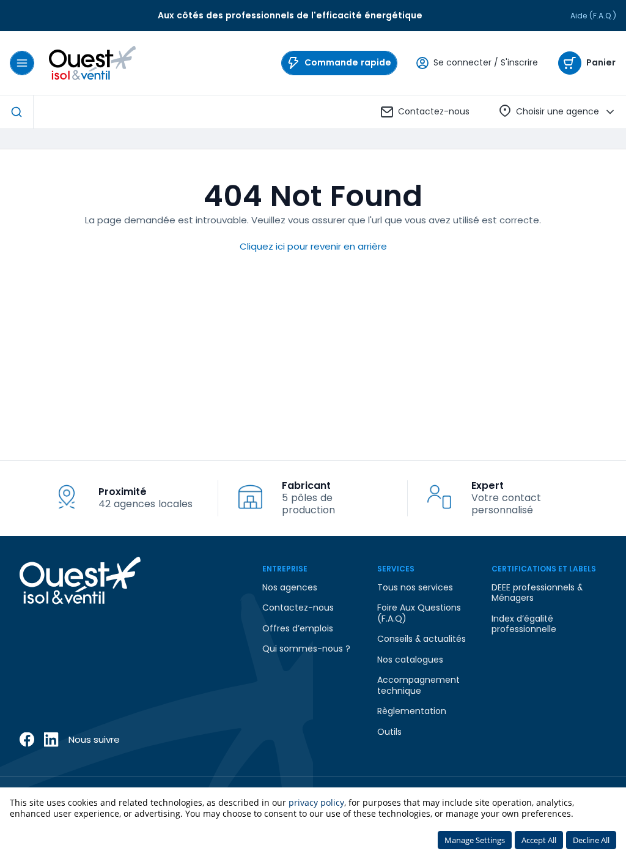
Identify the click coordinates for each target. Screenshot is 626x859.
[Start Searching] (16, 112)
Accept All (538, 840)
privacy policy (316, 802)
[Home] (92, 63)
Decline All (591, 840)
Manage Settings (474, 840)
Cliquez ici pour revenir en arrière (313, 246)
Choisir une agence (557, 111)
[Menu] (22, 63)
